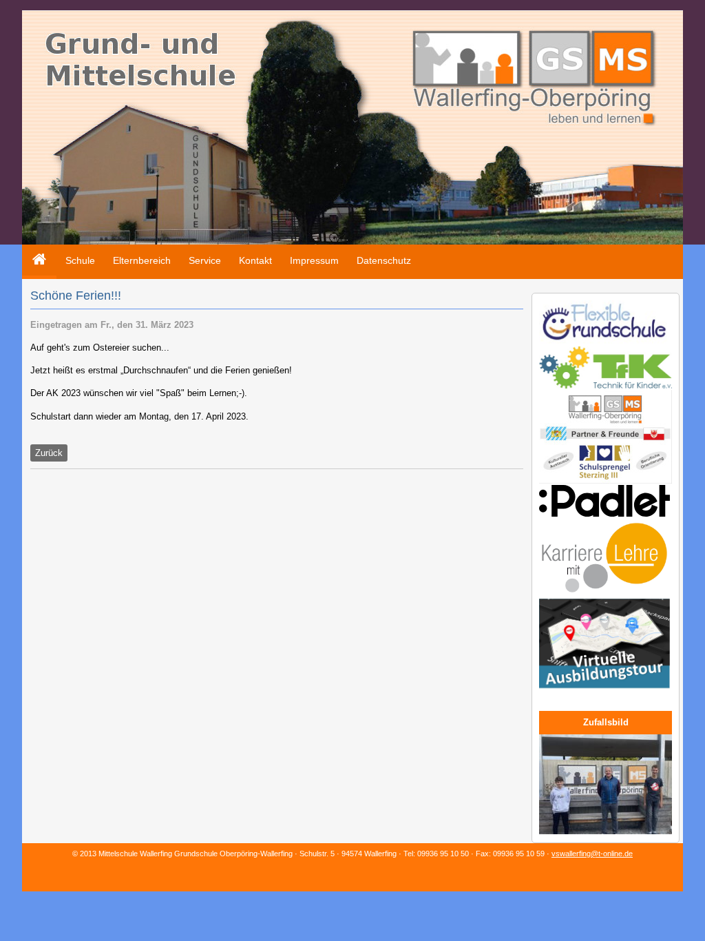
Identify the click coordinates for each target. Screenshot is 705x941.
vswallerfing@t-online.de (592, 853)
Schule (80, 260)
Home (35, 250)
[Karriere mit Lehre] (604, 594)
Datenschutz (384, 260)
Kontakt (255, 260)
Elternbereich (142, 260)
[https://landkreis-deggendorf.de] (604, 689)
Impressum (314, 260)
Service (205, 260)
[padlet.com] (604, 514)
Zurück (49, 453)
